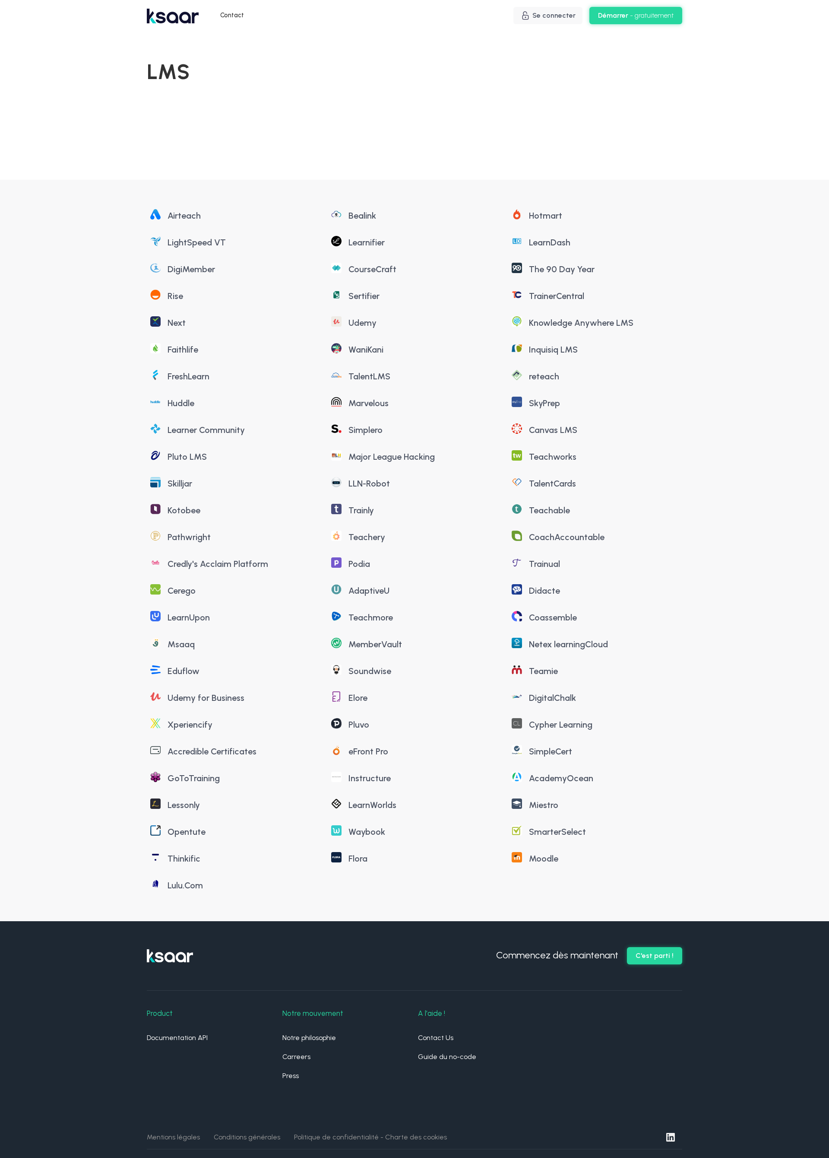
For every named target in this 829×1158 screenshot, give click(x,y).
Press (290, 1076)
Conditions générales (247, 1137)
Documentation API (177, 1038)
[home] (173, 16)
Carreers (296, 1057)
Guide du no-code (447, 1057)
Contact (232, 15)
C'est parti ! (655, 955)
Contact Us (435, 1038)
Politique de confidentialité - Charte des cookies (370, 1137)
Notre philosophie (309, 1038)
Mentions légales (173, 1137)
